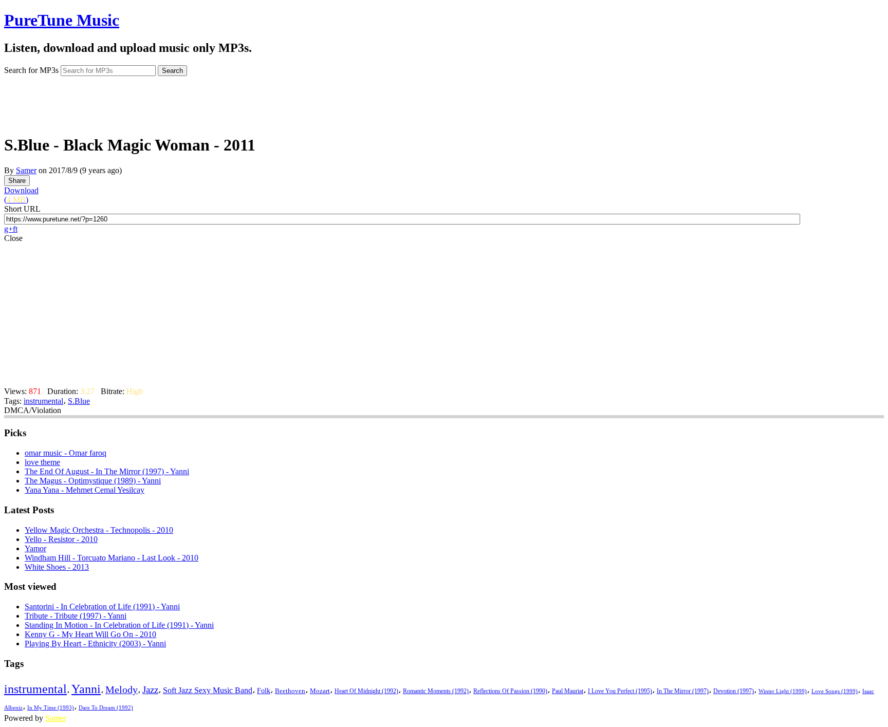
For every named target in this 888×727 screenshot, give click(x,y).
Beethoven (290, 691)
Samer (26, 170)
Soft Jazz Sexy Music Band (207, 690)
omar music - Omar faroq (65, 453)
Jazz (150, 689)
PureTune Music (61, 20)
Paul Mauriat (567, 691)
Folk (263, 691)
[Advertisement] (444, 102)
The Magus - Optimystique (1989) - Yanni (93, 480)
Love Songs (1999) (834, 691)
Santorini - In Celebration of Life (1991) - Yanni (102, 606)
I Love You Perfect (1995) (620, 691)
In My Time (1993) (50, 708)
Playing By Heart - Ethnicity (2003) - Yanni (95, 643)
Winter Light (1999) (782, 691)
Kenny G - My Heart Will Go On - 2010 (90, 634)
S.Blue (79, 401)
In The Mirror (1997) (683, 691)
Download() (21, 195)
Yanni (86, 689)
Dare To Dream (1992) (106, 708)
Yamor (35, 548)
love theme (42, 462)
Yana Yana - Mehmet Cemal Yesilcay (84, 490)
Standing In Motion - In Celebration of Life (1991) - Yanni (119, 625)
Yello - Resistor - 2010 (61, 539)
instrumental (43, 401)
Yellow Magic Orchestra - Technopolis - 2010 (99, 530)
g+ (8, 229)
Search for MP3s (31, 70)
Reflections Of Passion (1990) (510, 691)
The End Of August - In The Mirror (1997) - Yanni (107, 471)
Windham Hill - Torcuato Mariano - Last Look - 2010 (111, 557)
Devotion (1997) (733, 691)
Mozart (320, 691)
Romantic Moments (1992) (436, 691)
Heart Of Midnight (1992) (366, 691)
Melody (121, 689)
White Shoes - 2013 (57, 567)
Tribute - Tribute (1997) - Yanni (75, 615)
